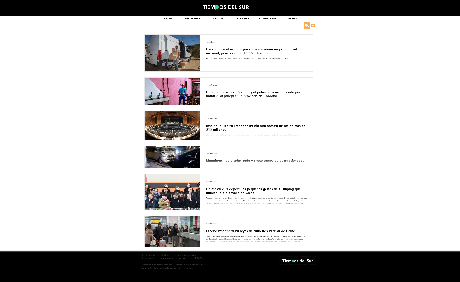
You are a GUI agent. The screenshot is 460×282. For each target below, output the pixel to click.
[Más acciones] (306, 42)
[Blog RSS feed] (307, 25)
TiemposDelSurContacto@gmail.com (174, 267)
